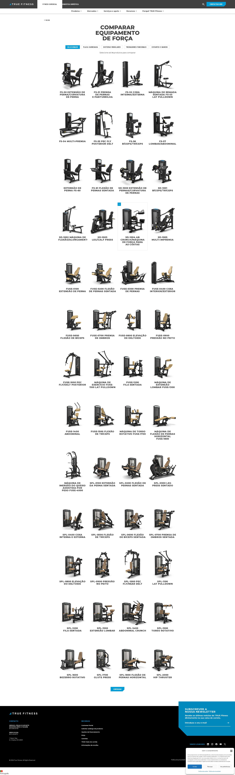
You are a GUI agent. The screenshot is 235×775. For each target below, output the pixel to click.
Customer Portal (87, 725)
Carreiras (84, 738)
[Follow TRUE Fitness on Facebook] (216, 744)
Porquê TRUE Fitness (152, 11)
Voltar (47, 20)
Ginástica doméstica (70, 4)
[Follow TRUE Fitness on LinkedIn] (208, 744)
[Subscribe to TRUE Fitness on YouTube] (221, 744)
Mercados (91, 11)
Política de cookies (203, 771)
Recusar (210, 766)
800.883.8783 (13, 728)
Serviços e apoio (111, 11)
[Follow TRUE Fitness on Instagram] (212, 744)
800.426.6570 (13, 734)
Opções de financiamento (90, 732)
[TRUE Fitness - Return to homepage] (117, 713)
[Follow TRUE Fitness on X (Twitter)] (225, 744)
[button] (231, 751)
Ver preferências (225, 766)
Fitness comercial (50, 4)
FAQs (83, 735)
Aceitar (195, 766)
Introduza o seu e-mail (196, 723)
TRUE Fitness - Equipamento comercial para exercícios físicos (21, 4)
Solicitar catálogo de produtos (92, 729)
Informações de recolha (89, 745)
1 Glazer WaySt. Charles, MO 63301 (18, 739)
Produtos (75, 11)
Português (4, 774)
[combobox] (5, 771)
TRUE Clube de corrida (89, 742)
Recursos (130, 11)
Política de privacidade (215, 771)
